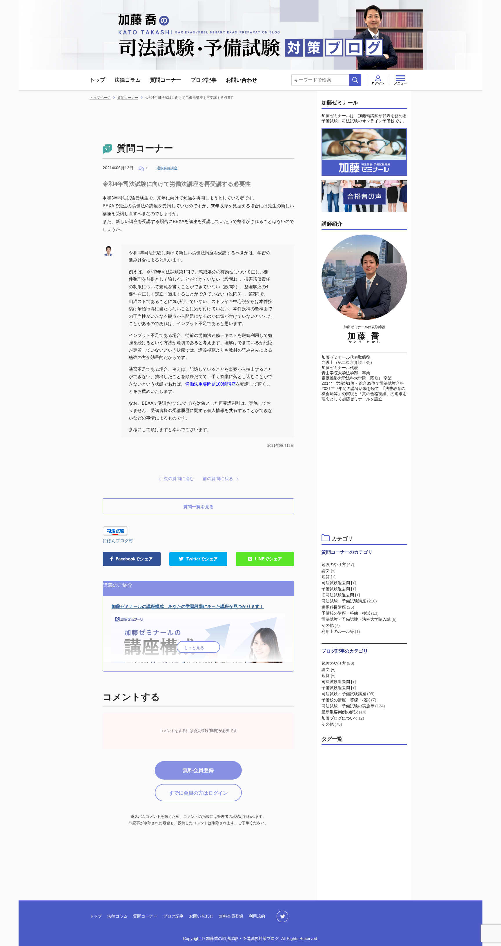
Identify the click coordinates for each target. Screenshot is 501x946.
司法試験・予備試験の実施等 (353, 706)
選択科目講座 (167, 168)
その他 (331, 625)
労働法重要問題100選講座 (210, 384)
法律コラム (128, 80)
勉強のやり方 (338, 564)
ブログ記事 (203, 80)
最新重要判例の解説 (344, 712)
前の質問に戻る (218, 478)
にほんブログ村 (118, 540)
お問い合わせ (241, 80)
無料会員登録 (198, 770)
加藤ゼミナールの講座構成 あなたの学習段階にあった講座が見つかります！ (188, 606)
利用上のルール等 (341, 631)
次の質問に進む (179, 478)
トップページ (100, 98)
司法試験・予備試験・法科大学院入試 (359, 619)
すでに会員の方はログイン (198, 793)
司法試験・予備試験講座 (349, 601)
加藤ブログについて (343, 718)
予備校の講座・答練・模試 (350, 613)
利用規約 (257, 916)
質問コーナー (165, 80)
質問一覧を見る (198, 506)
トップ (97, 80)
